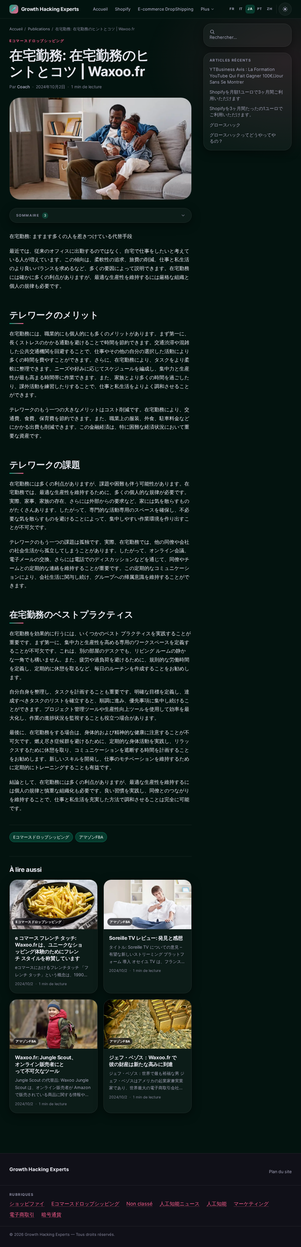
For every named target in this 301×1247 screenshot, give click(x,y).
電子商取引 (21, 1215)
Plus (205, 8)
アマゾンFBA (91, 837)
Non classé (139, 1204)
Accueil (100, 8)
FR (232, 9)
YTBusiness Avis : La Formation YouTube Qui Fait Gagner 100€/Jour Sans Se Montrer (246, 76)
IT (241, 9)
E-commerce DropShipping (165, 8)
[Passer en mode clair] (285, 9)
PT (259, 9)
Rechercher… (223, 37)
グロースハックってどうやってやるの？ (243, 138)
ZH (269, 9)
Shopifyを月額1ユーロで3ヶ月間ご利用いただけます (246, 95)
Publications (39, 28)
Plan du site (280, 1171)
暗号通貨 (51, 1215)
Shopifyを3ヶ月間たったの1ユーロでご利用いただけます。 (246, 111)
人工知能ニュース (180, 1204)
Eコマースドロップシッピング (36, 41)
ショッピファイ (26, 1204)
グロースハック (225, 125)
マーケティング (251, 1204)
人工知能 (217, 1204)
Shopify (123, 8)
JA (250, 9)
